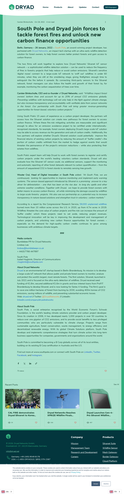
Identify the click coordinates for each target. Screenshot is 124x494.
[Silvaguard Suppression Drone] (62, 399)
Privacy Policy (75, 472)
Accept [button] (95, 484)
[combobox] (6, 491)
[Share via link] (36, 363)
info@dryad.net (12, 451)
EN (7, 491)
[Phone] (8, 457)
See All (116, 384)
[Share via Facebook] (18, 363)
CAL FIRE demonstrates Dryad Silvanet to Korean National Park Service (22, 414)
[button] (58, 7)
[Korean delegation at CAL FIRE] (22, 399)
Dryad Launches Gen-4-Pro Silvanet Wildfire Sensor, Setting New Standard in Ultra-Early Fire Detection (100, 414)
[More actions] (105, 22)
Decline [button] (106, 484)
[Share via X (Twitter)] (24, 363)
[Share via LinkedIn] (30, 363)
